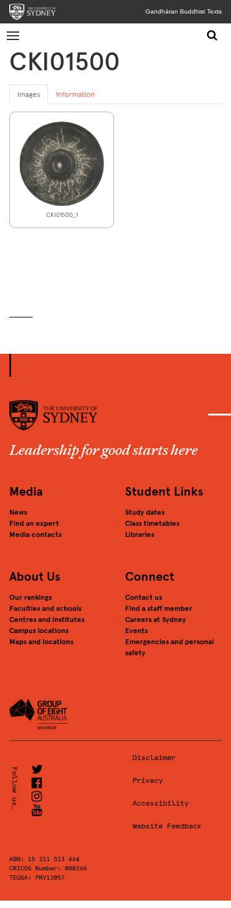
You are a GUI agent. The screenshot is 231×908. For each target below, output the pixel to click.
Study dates (144, 512)
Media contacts (35, 534)
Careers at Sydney (155, 619)
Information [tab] (75, 94)
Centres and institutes (46, 619)
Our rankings (30, 597)
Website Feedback (166, 826)
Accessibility (160, 803)
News (18, 512)
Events (136, 630)
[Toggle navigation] (13, 35)
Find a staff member (158, 608)
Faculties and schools (45, 608)
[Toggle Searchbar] (212, 35)
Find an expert (34, 523)
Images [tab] (28, 94)
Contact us (143, 597)
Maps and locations (41, 641)
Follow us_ (14, 788)
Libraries (139, 534)
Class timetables (152, 523)
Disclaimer (154, 757)
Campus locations (38, 630)
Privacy (147, 780)
